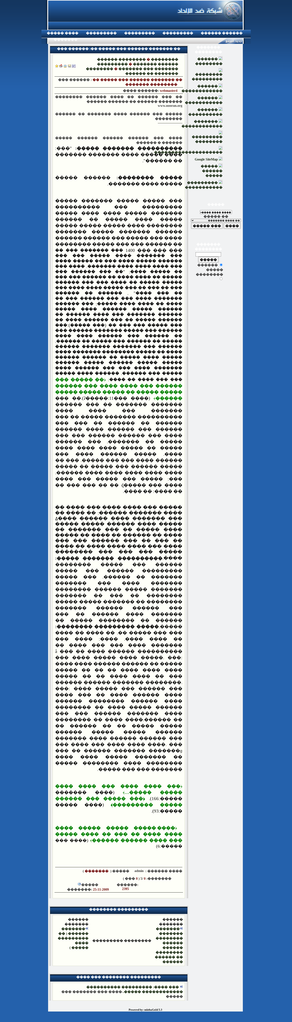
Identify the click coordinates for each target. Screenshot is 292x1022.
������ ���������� (205, 112)
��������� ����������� (204, 185)
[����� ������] (61, 66)
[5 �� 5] (69, 878)
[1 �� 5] (94, 878)
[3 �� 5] (82, 878)
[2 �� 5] (88, 878)
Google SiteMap (207, 159)
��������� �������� (207, 139)
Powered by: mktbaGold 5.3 (145, 1009)
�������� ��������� (207, 77)
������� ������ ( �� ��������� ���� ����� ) (73, 938)
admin (139, 871)
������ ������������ (202, 88)
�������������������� (188, 152)
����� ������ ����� (212, 170)
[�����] (65, 66)
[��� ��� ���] (73, 66)
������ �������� (121, 59)
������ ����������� (204, 100)
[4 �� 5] (75, 878)
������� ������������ (202, 124)
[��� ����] (69, 66)
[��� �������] (56, 66)
